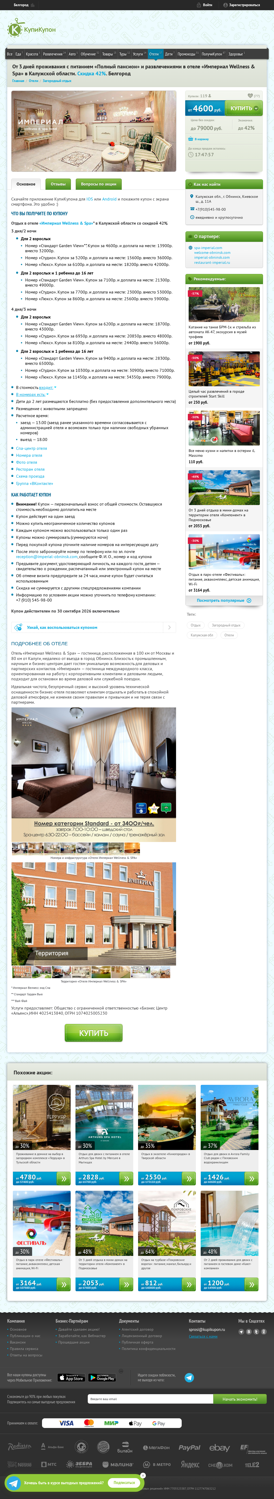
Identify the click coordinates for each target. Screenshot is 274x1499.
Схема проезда (30, 476)
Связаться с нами (203, 1336)
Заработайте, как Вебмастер (82, 1335)
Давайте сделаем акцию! (79, 1329)
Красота (33, 54)
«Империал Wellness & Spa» (66, 223)
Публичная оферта (137, 1342)
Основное (26, 184)
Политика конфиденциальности (149, 1348)
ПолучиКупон (214, 54)
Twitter (256, 1332)
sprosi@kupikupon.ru (207, 1329)
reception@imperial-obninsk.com (47, 556)
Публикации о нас (25, 1335)
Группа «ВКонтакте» (34, 483)
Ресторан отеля (30, 469)
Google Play (102, 1377)
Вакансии (18, 1342)
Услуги (139, 54)
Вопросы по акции (98, 184)
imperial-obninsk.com (212, 257)
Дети (170, 54)
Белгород (21, 5)
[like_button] (250, 96)
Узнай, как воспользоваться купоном (62, 627)
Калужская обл (202, 635)
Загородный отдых (226, 625)
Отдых (196, 625)
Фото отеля (26, 462)
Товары (109, 54)
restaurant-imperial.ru (212, 262)
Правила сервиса (24, 1348)
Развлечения (54, 54)
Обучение (90, 54)
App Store (71, 1377)
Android (110, 199)
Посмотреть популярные (221, 600)
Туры (124, 54)
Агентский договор (138, 1329)
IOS (90, 199)
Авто (73, 54)
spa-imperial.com (208, 247)
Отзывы (58, 184)
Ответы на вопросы (26, 1355)
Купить (93, 1033)
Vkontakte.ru (249, 1332)
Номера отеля (29, 455)
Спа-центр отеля (31, 448)
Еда (19, 54)
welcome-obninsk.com (212, 252)
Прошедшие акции (74, 1342)
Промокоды (188, 54)
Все (10, 54)
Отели (155, 54)
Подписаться (124, 1482)
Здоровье (237, 54)
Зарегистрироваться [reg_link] (244, 5)
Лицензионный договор (142, 1335)
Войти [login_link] (207, 5)
